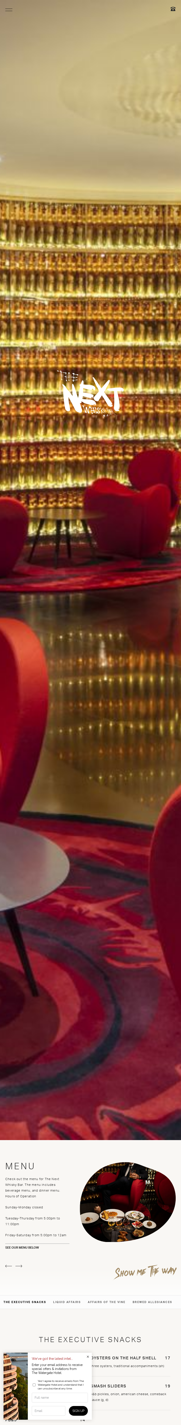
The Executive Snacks (25, 1302)
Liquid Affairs (67, 1302)
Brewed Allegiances (152, 1302)
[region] (8, 9)
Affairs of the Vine (107, 1302)
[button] (8, 1266)
